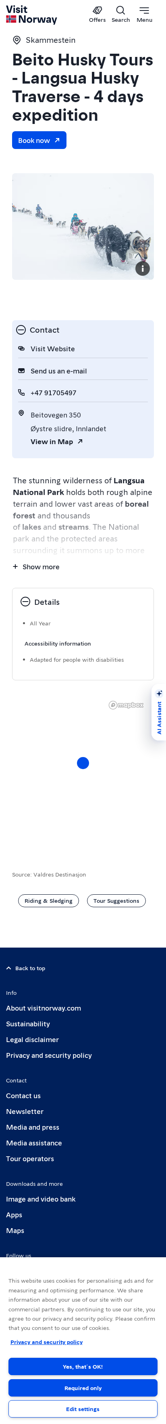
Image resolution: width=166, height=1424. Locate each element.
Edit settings (83, 1408)
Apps (14, 1214)
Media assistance (34, 1142)
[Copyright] (142, 268)
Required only (83, 1387)
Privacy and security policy (49, 1054)
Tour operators (30, 1158)
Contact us (23, 1095)
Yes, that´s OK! (83, 1366)
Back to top (30, 967)
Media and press (32, 1126)
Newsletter (25, 1111)
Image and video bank (40, 1198)
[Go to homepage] (32, 15)
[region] (83, 1340)
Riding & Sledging (49, 900)
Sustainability (28, 1023)
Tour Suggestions (116, 900)
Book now (34, 140)
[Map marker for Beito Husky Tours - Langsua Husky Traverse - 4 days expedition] (83, 763)
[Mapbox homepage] (126, 705)
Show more (41, 566)
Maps (15, 1230)
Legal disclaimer (32, 1039)
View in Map (52, 441)
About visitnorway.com (43, 1007)
